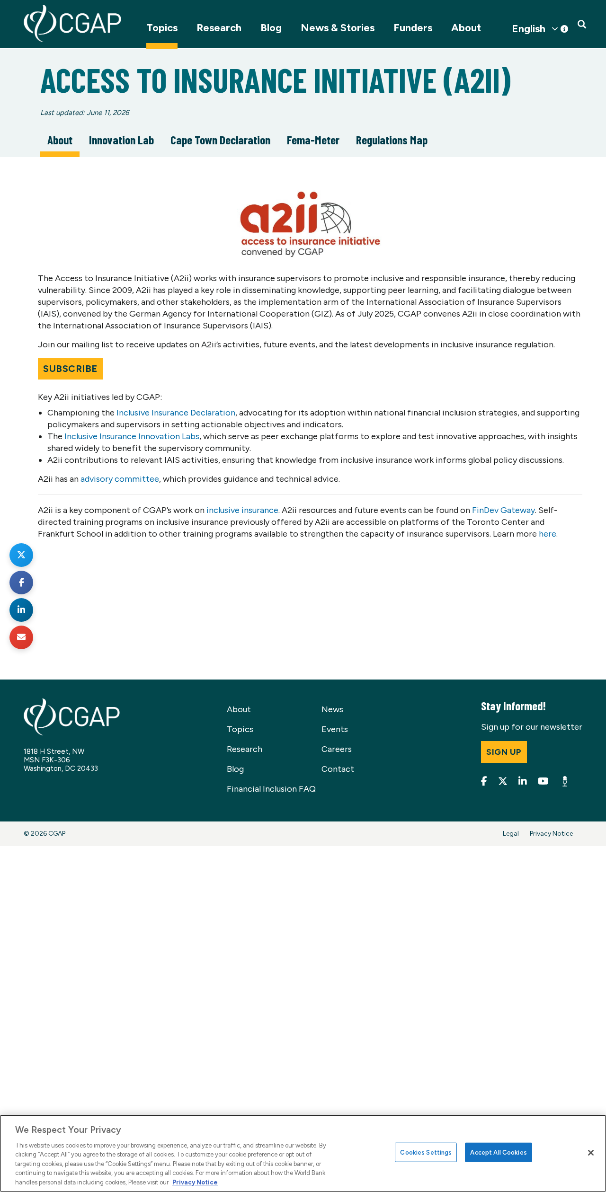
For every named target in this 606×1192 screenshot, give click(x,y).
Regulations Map (392, 139)
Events (334, 729)
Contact (337, 769)
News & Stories (337, 27)
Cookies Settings (426, 1152)
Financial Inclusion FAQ (271, 789)
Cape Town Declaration (220, 139)
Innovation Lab (121, 139)
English (528, 29)
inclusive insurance (242, 510)
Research (218, 27)
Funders (412, 27)
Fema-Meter (313, 139)
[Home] (72, 23)
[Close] (590, 1152)
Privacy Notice (551, 834)
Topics (162, 27)
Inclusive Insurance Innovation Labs (131, 436)
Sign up (504, 752)
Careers (336, 749)
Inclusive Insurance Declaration (175, 412)
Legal (511, 834)
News (332, 709)
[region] (303, 1153)
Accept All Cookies (498, 1152)
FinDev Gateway (503, 510)
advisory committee (119, 479)
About (466, 27)
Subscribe (70, 368)
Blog (271, 27)
